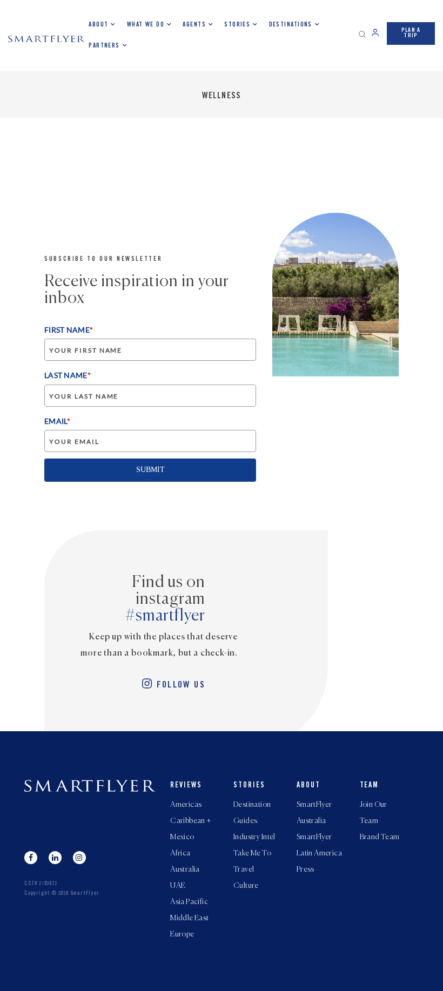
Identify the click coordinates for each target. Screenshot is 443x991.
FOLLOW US (181, 685)
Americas (186, 804)
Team (369, 786)
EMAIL (57, 421)
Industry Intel (254, 837)
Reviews (186, 786)
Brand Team (380, 837)
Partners (104, 46)
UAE (177, 885)
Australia (185, 869)
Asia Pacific (189, 902)
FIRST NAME (68, 329)
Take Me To (252, 853)
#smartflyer (165, 616)
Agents (194, 25)
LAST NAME (67, 375)
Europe (182, 934)
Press (305, 869)
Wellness (221, 96)
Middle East (189, 918)
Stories (237, 25)
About (98, 25)
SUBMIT (150, 470)
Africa (180, 853)
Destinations (290, 25)
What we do (145, 25)
